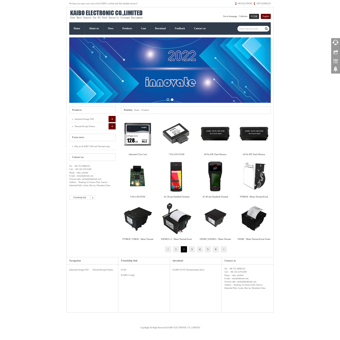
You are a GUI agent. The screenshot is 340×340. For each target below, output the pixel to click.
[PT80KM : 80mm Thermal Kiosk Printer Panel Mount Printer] (254, 176)
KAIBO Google (128, 275)
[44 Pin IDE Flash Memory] (254, 134)
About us (94, 28)
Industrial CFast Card (138, 154)
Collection (243, 16)
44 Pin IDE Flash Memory (254, 154)
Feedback (180, 28)
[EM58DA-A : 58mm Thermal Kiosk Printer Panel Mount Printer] (176, 219)
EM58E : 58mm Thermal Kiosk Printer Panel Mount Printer (254, 240)
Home (77, 28)
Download (160, 28)
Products (127, 28)
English (266, 16)
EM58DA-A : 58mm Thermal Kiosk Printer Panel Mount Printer (176, 240)
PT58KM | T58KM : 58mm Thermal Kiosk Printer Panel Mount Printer (137, 240)
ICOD (123, 270)
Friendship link (80, 197)
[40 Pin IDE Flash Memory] (215, 134)
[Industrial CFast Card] (137, 134)
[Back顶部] (335, 70)
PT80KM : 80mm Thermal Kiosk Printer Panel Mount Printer (254, 198)
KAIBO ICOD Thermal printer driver (188, 270)
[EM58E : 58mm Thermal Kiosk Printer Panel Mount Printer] (254, 219)
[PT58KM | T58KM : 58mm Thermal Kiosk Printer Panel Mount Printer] (137, 219)
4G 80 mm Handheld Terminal (215, 197)
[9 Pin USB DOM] (137, 176)
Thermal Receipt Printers (85, 126)
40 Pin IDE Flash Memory (215, 154)
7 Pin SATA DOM (176, 154)
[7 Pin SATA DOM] (176, 134)
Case (143, 28)
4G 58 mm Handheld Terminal (176, 197)
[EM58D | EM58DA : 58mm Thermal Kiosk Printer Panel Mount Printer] (215, 219)
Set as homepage (230, 16)
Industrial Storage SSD (84, 119)
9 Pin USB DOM (137, 197)
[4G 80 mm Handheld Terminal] (215, 176)
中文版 (254, 16)
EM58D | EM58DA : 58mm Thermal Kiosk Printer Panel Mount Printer (215, 240)
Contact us (200, 28)
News (110, 28)
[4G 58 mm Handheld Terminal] (176, 176)
